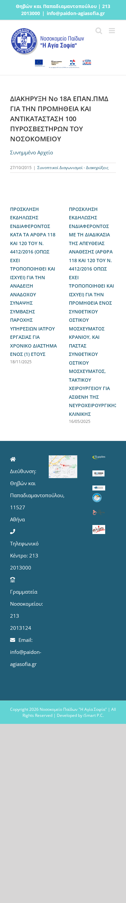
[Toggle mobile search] (98, 30)
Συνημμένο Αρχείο (31, 152)
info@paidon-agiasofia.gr (76, 13)
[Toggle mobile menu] (112, 30)
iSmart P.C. (93, 715)
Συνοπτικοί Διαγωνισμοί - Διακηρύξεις (73, 167)
